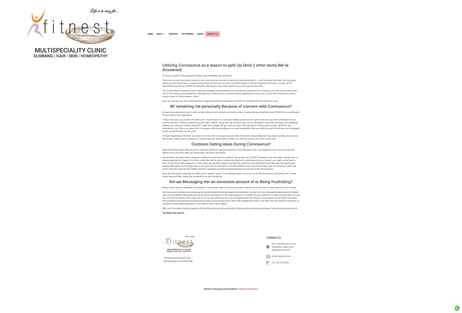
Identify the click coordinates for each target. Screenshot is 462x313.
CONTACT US (212, 34)
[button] (161, 34)
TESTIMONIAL (187, 34)
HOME (150, 34)
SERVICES (173, 34)
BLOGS (200, 34)
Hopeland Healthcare (248, 289)
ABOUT (160, 34)
